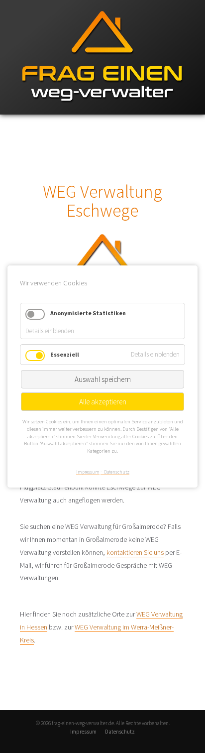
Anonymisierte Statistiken (88, 313)
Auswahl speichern (103, 379)
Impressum (83, 731)
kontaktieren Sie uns (135, 552)
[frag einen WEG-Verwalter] (102, 112)
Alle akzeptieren (102, 402)
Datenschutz (120, 731)
